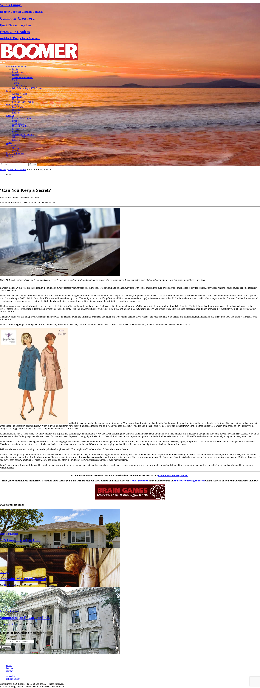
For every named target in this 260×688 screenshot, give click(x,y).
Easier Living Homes (22, 118)
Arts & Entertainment (16, 66)
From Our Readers (15, 153)
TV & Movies (18, 85)
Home (3, 169)
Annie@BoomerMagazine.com (189, 480)
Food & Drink (13, 104)
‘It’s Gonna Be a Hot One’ (20, 540)
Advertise (10, 676)
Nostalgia (16, 148)
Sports (15, 131)
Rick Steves (9, 585)
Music (15, 80)
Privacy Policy (13, 678)
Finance (16, 121)
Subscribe (5, 647)
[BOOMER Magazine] (39, 59)
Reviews (16, 140)
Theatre (15, 83)
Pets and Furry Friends (23, 102)
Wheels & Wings (20, 137)
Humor (15, 74)
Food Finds (17, 107)
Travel (9, 142)
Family (9, 91)
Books (15, 69)
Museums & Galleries (22, 77)
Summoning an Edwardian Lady (25, 618)
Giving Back (18, 123)
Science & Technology (23, 134)
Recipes (16, 112)
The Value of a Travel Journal (23, 579)
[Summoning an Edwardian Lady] (60, 653)
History (15, 150)
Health (15, 99)
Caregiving (17, 96)
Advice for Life (19, 93)
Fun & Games (18, 72)
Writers (9, 668)
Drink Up (16, 110)
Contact (9, 671)
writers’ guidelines (139, 480)
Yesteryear (11, 145)
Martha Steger (10, 624)
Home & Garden (20, 126)
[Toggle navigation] (1, 62)
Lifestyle (10, 115)
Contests (10, 156)
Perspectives (18, 129)
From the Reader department (173, 475)
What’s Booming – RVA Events (27, 88)
